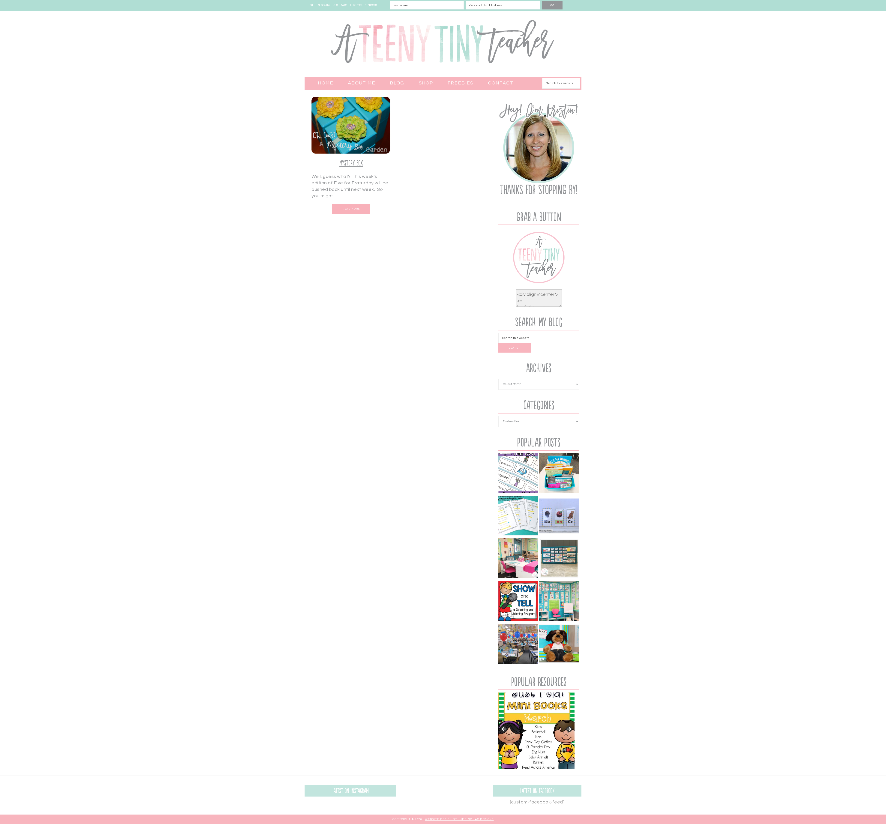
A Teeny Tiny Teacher (443, 44)
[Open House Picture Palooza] (518, 644)
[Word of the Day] (518, 474)
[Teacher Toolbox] (559, 559)
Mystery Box (351, 163)
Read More (351, 209)
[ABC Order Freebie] (559, 516)
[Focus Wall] (559, 602)
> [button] (568, 729)
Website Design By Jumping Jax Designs (459, 819)
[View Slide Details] (536, 730)
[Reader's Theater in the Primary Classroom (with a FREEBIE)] (518, 516)
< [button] (504, 729)
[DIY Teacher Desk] (518, 559)
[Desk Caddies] (559, 474)
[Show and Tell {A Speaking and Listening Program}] (518, 602)
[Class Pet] (559, 644)
